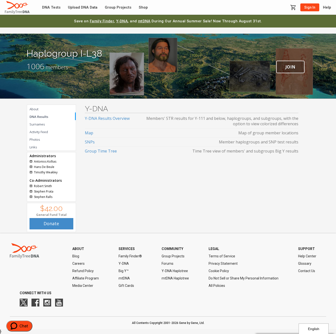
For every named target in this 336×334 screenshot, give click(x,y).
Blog (75, 256)
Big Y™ (124, 271)
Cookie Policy (219, 271)
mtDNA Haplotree (175, 278)
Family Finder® (130, 256)
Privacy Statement (223, 263)
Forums (167, 263)
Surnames (37, 124)
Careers (78, 263)
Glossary (304, 263)
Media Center (82, 285)
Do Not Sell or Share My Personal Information (243, 278)
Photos (35, 139)
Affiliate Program (85, 278)
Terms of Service (222, 256)
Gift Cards (126, 285)
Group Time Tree (101, 151)
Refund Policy (83, 271)
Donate (51, 223)
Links (33, 147)
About (34, 109)
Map (89, 133)
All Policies (217, 285)
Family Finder (102, 21)
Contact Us (306, 271)
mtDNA (144, 21)
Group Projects (118, 7)
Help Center (307, 256)
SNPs (90, 142)
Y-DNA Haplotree (175, 271)
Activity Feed (39, 132)
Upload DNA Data (82, 7)
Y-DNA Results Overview (107, 118)
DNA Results (39, 116)
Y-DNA (122, 21)
